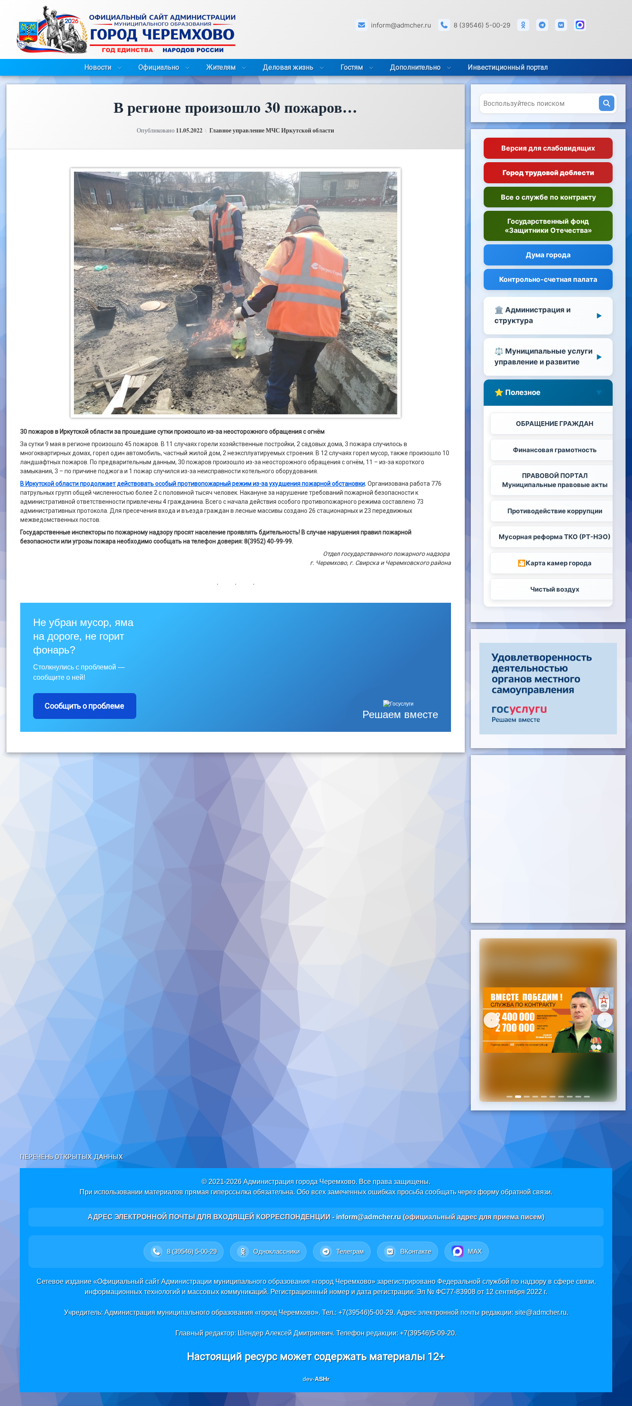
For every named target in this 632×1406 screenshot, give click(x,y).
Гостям (352, 67)
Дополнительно (415, 67)
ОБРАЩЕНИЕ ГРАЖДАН (554, 423)
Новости (97, 67)
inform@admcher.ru (401, 25)
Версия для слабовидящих (548, 148)
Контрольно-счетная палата (548, 279)
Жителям (221, 67)
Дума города (548, 254)
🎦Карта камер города (555, 563)
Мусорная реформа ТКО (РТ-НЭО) (555, 537)
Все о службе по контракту (548, 197)
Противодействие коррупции (554, 511)
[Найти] (606, 103)
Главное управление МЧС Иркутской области (271, 130)
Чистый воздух (555, 589)
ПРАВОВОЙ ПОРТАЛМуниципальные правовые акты (554, 480)
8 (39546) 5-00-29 (482, 25)
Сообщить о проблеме (84, 705)
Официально (158, 67)
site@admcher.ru (541, 1312)
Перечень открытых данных (71, 1157)
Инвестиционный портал (508, 67)
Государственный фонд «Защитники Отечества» (548, 225)
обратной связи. (526, 1192)
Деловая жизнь (288, 67)
